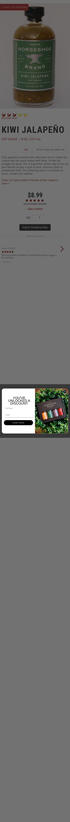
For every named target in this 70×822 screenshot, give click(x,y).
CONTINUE (18, 423)
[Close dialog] (65, 391)
